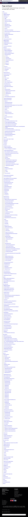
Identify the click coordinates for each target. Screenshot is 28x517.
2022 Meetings (7, 385)
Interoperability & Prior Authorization (9, 332)
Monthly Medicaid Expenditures (8, 313)
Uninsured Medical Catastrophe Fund (10, 96)
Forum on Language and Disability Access (10, 399)
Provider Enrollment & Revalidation (8, 175)
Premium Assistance (7, 89)
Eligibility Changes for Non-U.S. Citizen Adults (10, 338)
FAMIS (5, 18)
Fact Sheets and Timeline (9, 251)
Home (3, 11)
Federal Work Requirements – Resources (9, 344)
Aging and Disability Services (9, 256)
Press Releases (6, 351)
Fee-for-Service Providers (7, 176)
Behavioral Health (6, 75)
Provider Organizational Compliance (10, 122)
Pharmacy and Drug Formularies (8, 262)
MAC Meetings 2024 (7, 382)
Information (7, 57)
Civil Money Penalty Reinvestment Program (11, 233)
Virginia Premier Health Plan (10, 165)
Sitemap (4, 475)
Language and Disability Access (8, 435)
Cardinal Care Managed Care (8, 50)
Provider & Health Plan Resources (8, 150)
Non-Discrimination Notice (17, 495)
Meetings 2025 (7, 402)
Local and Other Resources (7, 462)
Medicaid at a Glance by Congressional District (11, 428)
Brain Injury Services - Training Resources (11, 250)
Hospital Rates (6, 185)
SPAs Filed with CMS (7, 357)
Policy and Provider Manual (9, 237)
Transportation (6, 266)
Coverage (6, 70)
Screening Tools (7, 107)
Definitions (7, 229)
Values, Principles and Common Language (11, 123)
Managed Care (6, 465)
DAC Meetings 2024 (7, 413)
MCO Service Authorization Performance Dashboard (11, 306)
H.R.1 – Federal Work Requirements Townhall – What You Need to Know (14, 341)
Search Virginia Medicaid (6, 482)
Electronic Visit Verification (9, 227)
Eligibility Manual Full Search (8, 43)
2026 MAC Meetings (7, 418)
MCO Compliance (7, 158)
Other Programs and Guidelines (8, 86)
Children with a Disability (8, 21)
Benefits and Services (7, 72)
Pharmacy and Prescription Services (9, 449)
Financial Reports (6, 312)
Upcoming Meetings (7, 377)
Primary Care (6, 193)
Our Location (6, 424)
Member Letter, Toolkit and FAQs (8, 342)
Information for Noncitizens (8, 46)
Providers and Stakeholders (9, 168)
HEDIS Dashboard (6, 305)
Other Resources (7, 213)
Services (6, 115)
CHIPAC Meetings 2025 (8, 392)
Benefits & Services (6, 196)
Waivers (5, 118)
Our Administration (6, 438)
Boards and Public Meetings (7, 375)
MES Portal (15, 493)
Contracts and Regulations (8, 371)
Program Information (8, 154)
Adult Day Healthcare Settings (9, 128)
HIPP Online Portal (8, 93)
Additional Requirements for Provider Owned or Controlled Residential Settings (15, 127)
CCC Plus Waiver (7, 119)
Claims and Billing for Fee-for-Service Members (10, 178)
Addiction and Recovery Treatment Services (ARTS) (11, 442)
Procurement (5, 434)
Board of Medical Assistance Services (9, 378)
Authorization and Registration (9, 204)
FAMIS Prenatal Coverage (8, 106)
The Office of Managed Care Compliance (10, 148)
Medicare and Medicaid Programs (9, 53)
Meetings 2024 (7, 406)
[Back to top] (14, 514)
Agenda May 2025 (7, 403)
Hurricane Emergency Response (8, 347)
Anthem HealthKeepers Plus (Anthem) (11, 161)
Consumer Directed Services (8, 135)
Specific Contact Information (8, 421)
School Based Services (7, 83)
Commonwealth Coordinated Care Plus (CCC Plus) (11, 153)
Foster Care (5, 66)
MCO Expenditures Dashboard (8, 309)
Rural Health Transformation (8, 302)
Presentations (7, 69)
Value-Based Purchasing (7, 321)
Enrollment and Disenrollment (9, 257)
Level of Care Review (8, 260)
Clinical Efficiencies (7, 322)
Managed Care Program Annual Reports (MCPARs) (11, 310)
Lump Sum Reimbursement (8, 186)
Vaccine (5, 455)
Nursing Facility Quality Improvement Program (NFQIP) (12, 253)
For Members (5, 47)
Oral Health (6, 220)
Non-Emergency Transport (8, 267)
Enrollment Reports (7, 286)
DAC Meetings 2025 (7, 412)
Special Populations (8, 58)
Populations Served (6, 15)
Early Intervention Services (8, 103)
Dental (5, 76)
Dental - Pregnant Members (8, 82)
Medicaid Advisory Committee (8, 416)
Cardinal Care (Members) (7, 49)
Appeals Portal (6, 282)
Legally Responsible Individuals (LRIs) (10, 131)
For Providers (5, 144)
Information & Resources (7, 272)
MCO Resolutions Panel (8, 216)
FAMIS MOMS (6, 35)
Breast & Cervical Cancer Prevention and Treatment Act (12, 31)
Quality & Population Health (7, 316)
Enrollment (7, 61)
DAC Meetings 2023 (7, 415)
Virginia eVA (3, 504)
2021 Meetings (7, 386)
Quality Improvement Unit (8, 368)
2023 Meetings (7, 395)
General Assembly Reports (7, 325)
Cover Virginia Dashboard (7, 328)
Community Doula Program (8, 102)
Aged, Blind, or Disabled (8, 25)
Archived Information (8, 54)
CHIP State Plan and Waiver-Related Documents (11, 361)
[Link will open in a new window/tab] (11, 500)
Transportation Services (7, 85)
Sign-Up (4, 483)
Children (6, 79)
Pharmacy (6, 157)
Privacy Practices (5, 476)
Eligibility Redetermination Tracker (9, 289)
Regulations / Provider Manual (9, 207)
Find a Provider (6, 140)
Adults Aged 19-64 (7, 24)
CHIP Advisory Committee (7, 389)
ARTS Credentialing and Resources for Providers (11, 203)
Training (6, 210)
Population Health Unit (8, 369)
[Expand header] (27, 3)
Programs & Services (6, 292)
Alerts (4, 441)
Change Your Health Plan (8, 51)
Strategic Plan (6, 365)
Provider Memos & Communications (9, 179)
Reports (6, 170)
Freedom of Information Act (8, 425)
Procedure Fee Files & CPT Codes (8, 182)
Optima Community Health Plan (10, 162)
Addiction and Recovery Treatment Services (11, 199)
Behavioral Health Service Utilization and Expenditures (12, 295)
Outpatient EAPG (6, 190)
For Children (6, 17)
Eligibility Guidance (6, 40)
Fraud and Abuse (6, 422)
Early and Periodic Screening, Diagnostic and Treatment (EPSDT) (13, 105)
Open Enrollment (6, 468)
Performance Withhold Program (9, 296)
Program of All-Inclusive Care (9, 113)
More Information (7, 173)
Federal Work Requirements (8, 337)
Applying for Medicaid (7, 14)
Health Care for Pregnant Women (8, 461)
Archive (7, 171)
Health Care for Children (7, 458)
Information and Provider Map (9, 200)
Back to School (6, 459)
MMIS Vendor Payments (7, 315)
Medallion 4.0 (6, 167)
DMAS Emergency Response (8, 348)
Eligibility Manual (6, 41)
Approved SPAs (7, 358)
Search (4, 479)
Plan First (6, 28)
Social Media (5, 480)
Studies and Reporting (7, 318)
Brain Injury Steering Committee (10, 244)
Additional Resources (8, 372)
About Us (4, 353)
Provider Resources (7, 209)
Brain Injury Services (8, 243)
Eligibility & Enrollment (7, 285)
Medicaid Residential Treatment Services (10, 217)
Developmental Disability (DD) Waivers (10, 134)
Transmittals (6, 44)
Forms (6, 240)
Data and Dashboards (7, 319)
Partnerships (6, 223)
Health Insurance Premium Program (10, 90)
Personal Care (7, 194)
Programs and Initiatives (8, 112)
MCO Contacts (8, 230)
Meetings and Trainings (7, 466)
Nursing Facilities (6, 189)
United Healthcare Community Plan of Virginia (12, 164)
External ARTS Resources (8, 206)
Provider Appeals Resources (7, 279)
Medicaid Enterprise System (7, 275)
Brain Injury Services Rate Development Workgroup (13, 248)
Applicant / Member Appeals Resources (9, 278)
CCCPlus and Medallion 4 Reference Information (10, 151)
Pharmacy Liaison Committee (8, 409)
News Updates (5, 334)
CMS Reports (5, 331)
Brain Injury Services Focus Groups (10, 247)
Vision (5, 452)
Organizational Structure (7, 374)
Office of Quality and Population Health (9, 367)
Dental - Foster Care (7, 80)
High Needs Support (8, 236)
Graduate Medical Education (8, 183)
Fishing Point (5, 141)
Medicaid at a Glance (7, 364)
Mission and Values (6, 354)
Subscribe (5, 472)
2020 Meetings (7, 388)
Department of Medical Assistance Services (8, 0)
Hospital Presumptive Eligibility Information (10, 273)
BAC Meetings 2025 (7, 381)
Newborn (6, 109)
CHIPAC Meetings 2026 (8, 391)
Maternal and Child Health (8, 99)
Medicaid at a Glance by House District (10, 429)
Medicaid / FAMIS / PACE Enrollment (9, 288)
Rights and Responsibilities (8, 98)
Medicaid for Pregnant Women (9, 34)
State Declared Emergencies (7, 345)
